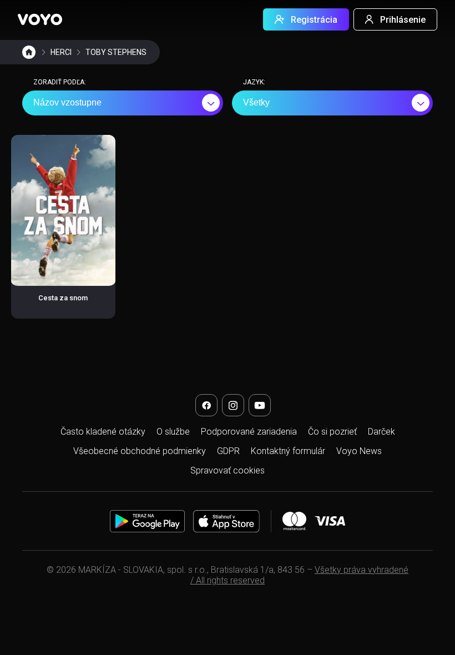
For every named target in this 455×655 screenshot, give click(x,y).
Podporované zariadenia (249, 431)
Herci (61, 52)
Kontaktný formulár (288, 451)
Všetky (256, 102)
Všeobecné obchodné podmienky (139, 451)
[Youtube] (260, 405)
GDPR (228, 451)
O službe (173, 431)
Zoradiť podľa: (59, 82)
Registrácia (314, 19)
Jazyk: (254, 82)
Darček (381, 431)
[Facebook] (206, 405)
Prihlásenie (403, 19)
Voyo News (359, 451)
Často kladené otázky (102, 431)
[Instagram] (233, 405)
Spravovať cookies (227, 470)
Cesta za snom (63, 298)
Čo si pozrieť (332, 431)
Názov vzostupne (67, 102)
